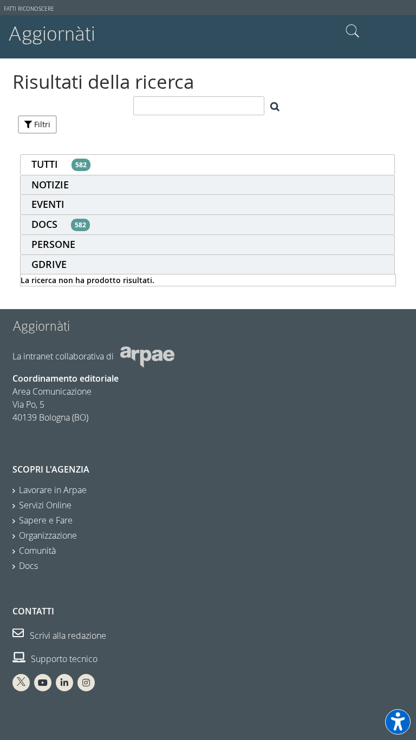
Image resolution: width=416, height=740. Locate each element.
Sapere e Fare (46, 520)
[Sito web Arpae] (147, 356)
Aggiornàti (51, 33)
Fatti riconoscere (29, 8)
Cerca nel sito (352, 31)
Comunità (37, 550)
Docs (28, 566)
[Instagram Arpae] (86, 683)
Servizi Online (45, 505)
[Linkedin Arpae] (64, 683)
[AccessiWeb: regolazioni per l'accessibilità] (398, 722)
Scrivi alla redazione (67, 635)
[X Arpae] (21, 683)
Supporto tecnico (63, 659)
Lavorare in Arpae (53, 490)
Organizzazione (48, 535)
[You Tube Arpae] (42, 683)
